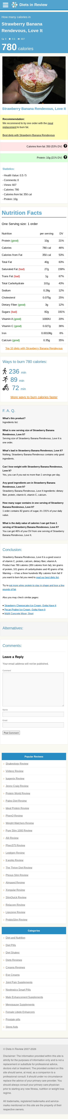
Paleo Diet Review (16, 800)
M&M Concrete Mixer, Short (18, 613)
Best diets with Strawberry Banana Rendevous (29, 135)
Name (5, 709)
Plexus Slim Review (17, 875)
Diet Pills (11, 945)
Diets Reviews (14, 960)
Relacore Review (15, 905)
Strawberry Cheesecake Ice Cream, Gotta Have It (30, 605)
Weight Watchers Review (20, 823)
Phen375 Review (15, 845)
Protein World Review (18, 793)
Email (5, 720)
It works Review (14, 860)
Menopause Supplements (20, 1004)
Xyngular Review (15, 890)
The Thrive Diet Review (19, 867)
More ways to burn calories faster (34, 397)
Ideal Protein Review (17, 808)
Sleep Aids (12, 1027)
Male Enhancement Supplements (24, 997)
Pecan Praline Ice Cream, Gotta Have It (24, 609)
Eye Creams (13, 975)
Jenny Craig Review (17, 786)
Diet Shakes (12, 952)
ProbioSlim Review (16, 919)
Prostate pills (13, 1019)
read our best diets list (47, 577)
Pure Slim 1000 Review (19, 830)
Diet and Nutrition (15, 937)
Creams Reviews (15, 967)
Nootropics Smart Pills (18, 989)
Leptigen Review (15, 853)
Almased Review (15, 882)
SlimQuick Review (16, 897)
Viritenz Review (14, 771)
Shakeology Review (17, 763)
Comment (7, 670)
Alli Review (12, 838)
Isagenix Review (15, 778)
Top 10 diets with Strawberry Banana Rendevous (34, 348)
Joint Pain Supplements (19, 982)
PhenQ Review (14, 815)
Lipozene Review (15, 912)
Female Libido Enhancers (20, 1012)
